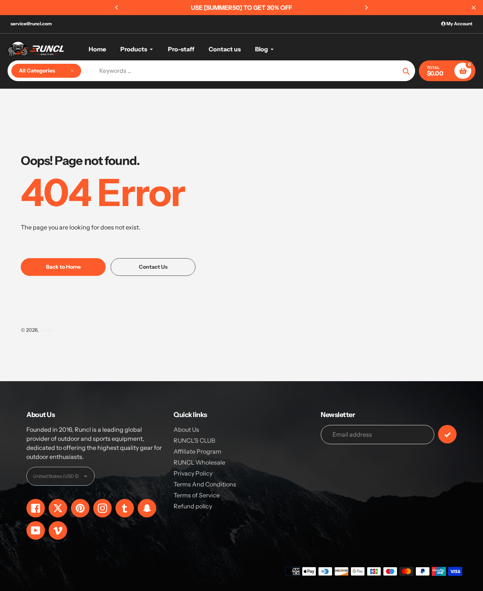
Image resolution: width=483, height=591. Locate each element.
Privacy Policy (193, 473)
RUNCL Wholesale (199, 462)
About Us (186, 429)
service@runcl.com (31, 23)
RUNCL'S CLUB (194, 440)
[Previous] (117, 7)
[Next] (366, 7)
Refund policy (193, 506)
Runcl (46, 330)
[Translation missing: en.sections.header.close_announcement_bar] (473, 7)
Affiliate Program (198, 451)
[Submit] (447, 434)
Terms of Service (197, 495)
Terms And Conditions (205, 484)
